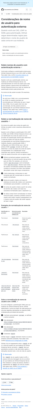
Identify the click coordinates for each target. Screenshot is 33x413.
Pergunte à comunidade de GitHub (11, 392)
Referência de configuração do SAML (16, 340)
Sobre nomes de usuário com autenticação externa (14, 66)
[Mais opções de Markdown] (17, 47)
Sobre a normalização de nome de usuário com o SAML (13, 300)
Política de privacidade (6, 385)
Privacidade (20, 405)
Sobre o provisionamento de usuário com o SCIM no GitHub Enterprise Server (15, 111)
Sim (5, 382)
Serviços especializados (12, 407)
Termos (14, 405)
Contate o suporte (7, 394)
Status (26, 405)
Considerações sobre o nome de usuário (22, 13)
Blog (20, 407)
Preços (3, 407)
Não (12, 382)
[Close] (28, 2)
